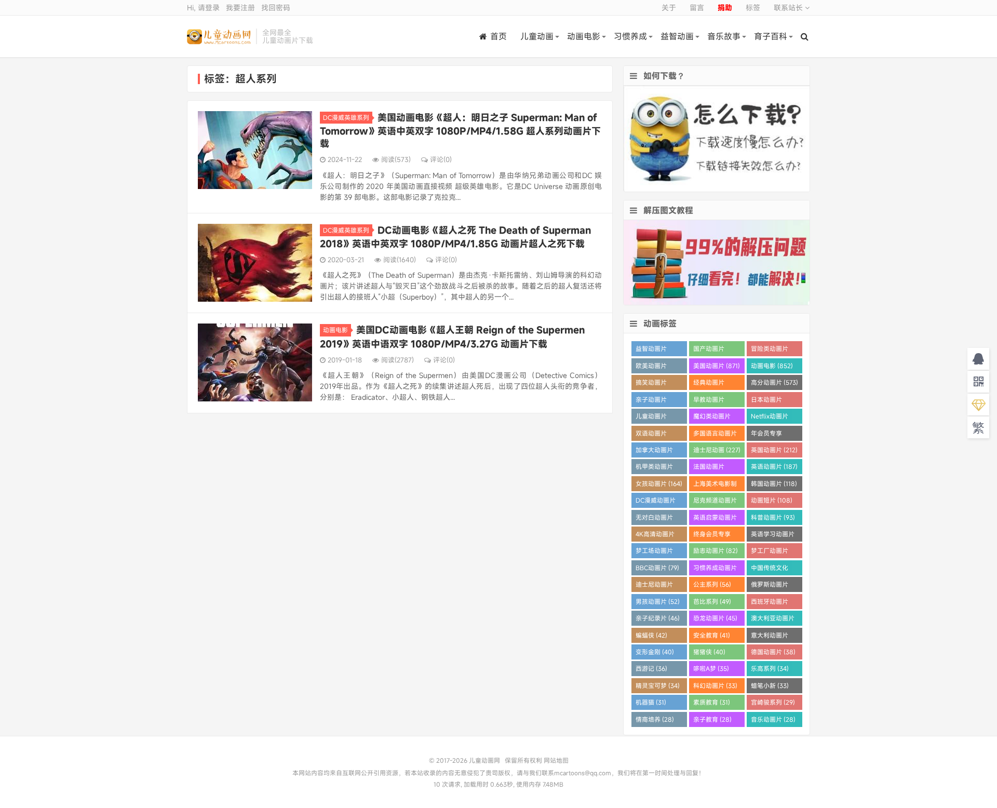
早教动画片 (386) (708, 401)
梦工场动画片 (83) (654, 552)
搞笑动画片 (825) (651, 384)
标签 (753, 7)
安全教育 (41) (711, 635)
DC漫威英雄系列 (346, 117)
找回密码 (275, 7)
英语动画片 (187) (774, 466)
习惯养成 (630, 36)
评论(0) (441, 159)
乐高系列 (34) (770, 668)
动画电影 (583, 36)
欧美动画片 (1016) (651, 367)
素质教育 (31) (711, 702)
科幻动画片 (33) (715, 685)
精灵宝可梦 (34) (658, 685)
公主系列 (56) (712, 584)
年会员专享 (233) (766, 435)
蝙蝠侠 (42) (651, 635)
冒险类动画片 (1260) (769, 350)
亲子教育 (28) (712, 719)
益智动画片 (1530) (651, 350)
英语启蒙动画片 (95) (715, 519)
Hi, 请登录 (203, 7)
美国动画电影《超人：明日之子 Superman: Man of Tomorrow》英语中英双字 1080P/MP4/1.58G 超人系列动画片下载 (460, 130)
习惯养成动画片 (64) (715, 569)
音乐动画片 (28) (773, 719)
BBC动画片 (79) (657, 567)
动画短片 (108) (771, 500)
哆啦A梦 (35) (711, 668)
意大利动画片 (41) (769, 637)
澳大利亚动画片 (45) (772, 620)
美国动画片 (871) (716, 365)
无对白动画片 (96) (654, 519)
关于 (669, 7)
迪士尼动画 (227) (716, 450)
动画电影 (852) (772, 365)
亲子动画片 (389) (651, 401)
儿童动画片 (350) (651, 418)
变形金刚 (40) (655, 652)
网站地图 (556, 760)
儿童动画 (537, 36)
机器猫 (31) (651, 702)
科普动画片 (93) (773, 517)
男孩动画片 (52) (658, 601)
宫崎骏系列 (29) (773, 702)
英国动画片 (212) (774, 450)
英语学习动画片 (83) (772, 536)
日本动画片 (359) (766, 401)
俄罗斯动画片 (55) (769, 586)
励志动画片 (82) (715, 550)
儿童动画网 (219, 36)
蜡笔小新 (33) (770, 685)
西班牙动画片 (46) (769, 603)
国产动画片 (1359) (708, 350)
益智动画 (677, 36)
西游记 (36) (651, 668)
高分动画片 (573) (774, 382)
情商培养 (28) (655, 719)
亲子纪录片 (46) (658, 618)
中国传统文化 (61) (769, 569)
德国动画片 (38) (773, 652)
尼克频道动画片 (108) (715, 502)
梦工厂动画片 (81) (769, 552)
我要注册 (240, 7)
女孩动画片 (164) (659, 483)
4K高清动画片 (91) (655, 536)
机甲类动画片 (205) (654, 468)
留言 (697, 7)
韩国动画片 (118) (774, 483)
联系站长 (789, 7)
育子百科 (770, 36)
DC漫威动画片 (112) (656, 502)
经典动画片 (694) (708, 384)
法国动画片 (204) (708, 468)
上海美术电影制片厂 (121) (715, 485)
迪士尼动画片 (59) (654, 586)
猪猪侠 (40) (709, 652)
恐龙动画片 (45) (715, 618)
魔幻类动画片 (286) (712, 418)
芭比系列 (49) (712, 601)
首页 (498, 36)
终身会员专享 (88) (712, 536)
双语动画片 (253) (651, 435)
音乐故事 (723, 36)
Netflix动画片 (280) (769, 418)
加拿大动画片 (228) (654, 451)
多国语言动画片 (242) (715, 435)
